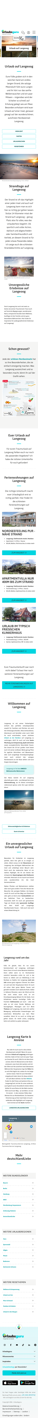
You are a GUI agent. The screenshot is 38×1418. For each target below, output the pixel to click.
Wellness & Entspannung (11, 1289)
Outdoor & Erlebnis (9, 1306)
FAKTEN (19, 136)
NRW (5, 1200)
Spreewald (6, 1244)
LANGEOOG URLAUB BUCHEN (19, 1108)
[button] (19, 1372)
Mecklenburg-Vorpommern (12, 1205)
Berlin (5, 1188)
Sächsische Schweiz (9, 1267)
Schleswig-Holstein (9, 1211)
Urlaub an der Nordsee (12, 738)
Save (6, 381)
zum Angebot (18, 553)
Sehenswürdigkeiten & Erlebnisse (19, 826)
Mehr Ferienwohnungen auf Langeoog (19, 685)
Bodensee (6, 1261)
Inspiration (7, 1361)
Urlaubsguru (7, 1351)
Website (29, 1078)
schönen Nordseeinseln (21, 359)
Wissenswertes (8, 1356)
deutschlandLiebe (9, 1216)
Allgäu (5, 1250)
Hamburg (6, 1194)
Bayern (5, 1183)
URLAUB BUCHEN (19, 141)
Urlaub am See (8, 1295)
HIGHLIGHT (19, 131)
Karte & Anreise (19, 831)
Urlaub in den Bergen (10, 1312)
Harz (4, 1239)
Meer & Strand (8, 1300)
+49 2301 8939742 (28, 1395)
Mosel (5, 1256)
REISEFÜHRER (19, 146)
